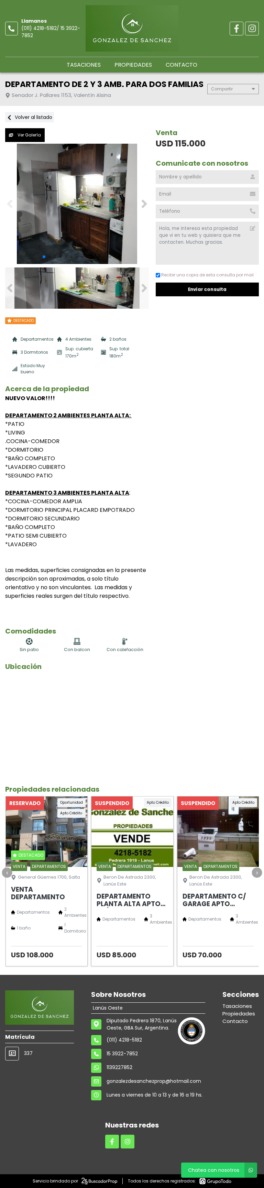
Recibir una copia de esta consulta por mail (207, 275)
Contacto (181, 65)
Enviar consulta (207, 289)
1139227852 (119, 1067)
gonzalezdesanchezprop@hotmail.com (154, 1081)
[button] (144, 204)
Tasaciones (84, 65)
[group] (77, 204)
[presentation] (7, 872)
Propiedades (133, 65)
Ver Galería (28, 135)
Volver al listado (32, 117)
